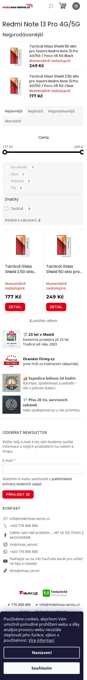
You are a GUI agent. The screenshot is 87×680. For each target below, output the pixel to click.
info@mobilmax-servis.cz (30, 518)
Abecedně (13, 121)
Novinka (20, 181)
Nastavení (42, 652)
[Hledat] (51, 6)
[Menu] (76, 6)
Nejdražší (35, 111)
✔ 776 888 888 (19, 604)
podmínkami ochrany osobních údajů (37, 481)
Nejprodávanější (61, 111)
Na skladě (22, 167)
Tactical (20, 208)
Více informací (41, 640)
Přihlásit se (18, 494)
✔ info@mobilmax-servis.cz (58, 604)
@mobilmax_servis (25, 570)
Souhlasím (41, 668)
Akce (17, 174)
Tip (16, 187)
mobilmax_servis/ (24, 544)
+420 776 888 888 (24, 525)
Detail (15, 307)
